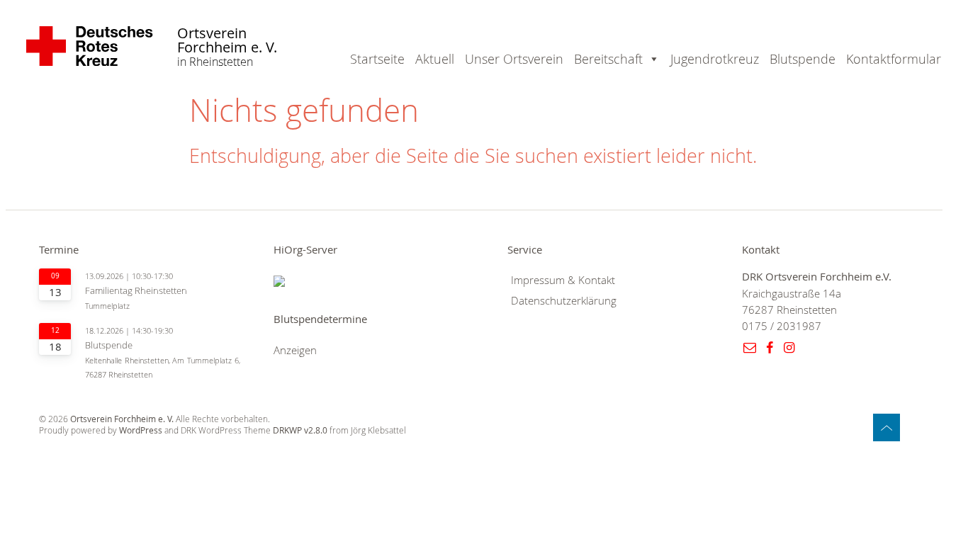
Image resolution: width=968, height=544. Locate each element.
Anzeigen (295, 350)
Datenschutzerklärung (564, 300)
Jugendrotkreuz (714, 58)
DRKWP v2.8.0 (300, 430)
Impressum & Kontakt (563, 280)
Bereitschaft (608, 58)
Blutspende (802, 58)
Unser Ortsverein (514, 58)
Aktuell (434, 58)
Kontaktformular (893, 58)
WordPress (140, 430)
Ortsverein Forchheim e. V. (227, 40)
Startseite (377, 58)
